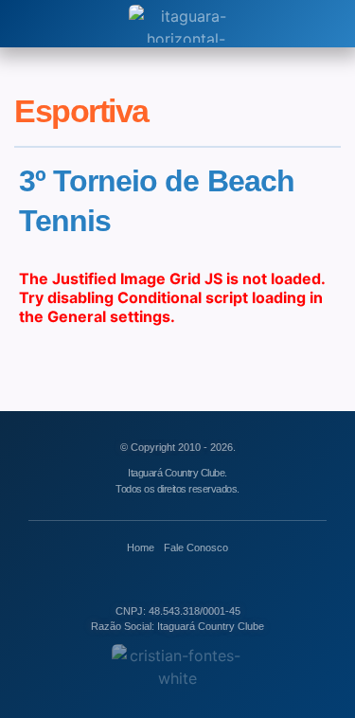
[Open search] (27, 24)
